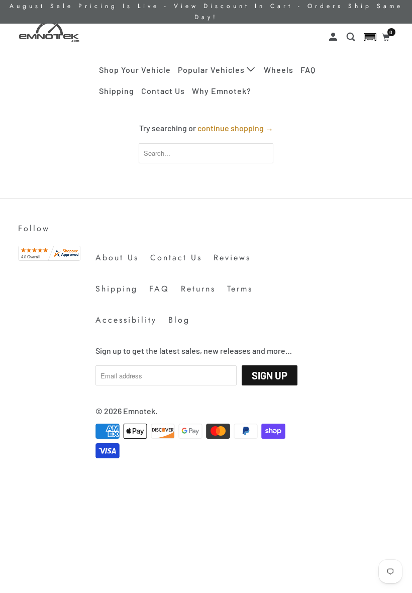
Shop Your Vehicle (135, 69)
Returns (198, 288)
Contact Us (163, 90)
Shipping (116, 90)
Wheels (278, 69)
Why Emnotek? (221, 90)
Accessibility (126, 320)
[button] (370, 37)
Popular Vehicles (212, 69)
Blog (179, 320)
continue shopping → (235, 128)
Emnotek (139, 411)
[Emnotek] (49, 31)
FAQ (308, 69)
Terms (240, 288)
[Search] (352, 37)
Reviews (232, 257)
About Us (117, 257)
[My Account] (334, 37)
